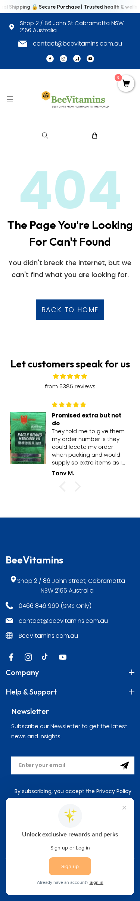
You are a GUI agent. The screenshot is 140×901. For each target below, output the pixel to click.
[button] (10, 99)
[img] (70, 376)
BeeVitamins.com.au (48, 635)
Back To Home (70, 309)
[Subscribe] (124, 765)
